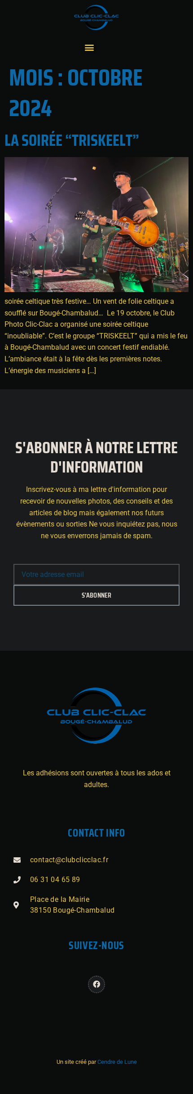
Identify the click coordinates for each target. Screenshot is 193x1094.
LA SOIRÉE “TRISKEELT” (71, 140)
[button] (89, 47)
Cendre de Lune (117, 1061)
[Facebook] (96, 984)
